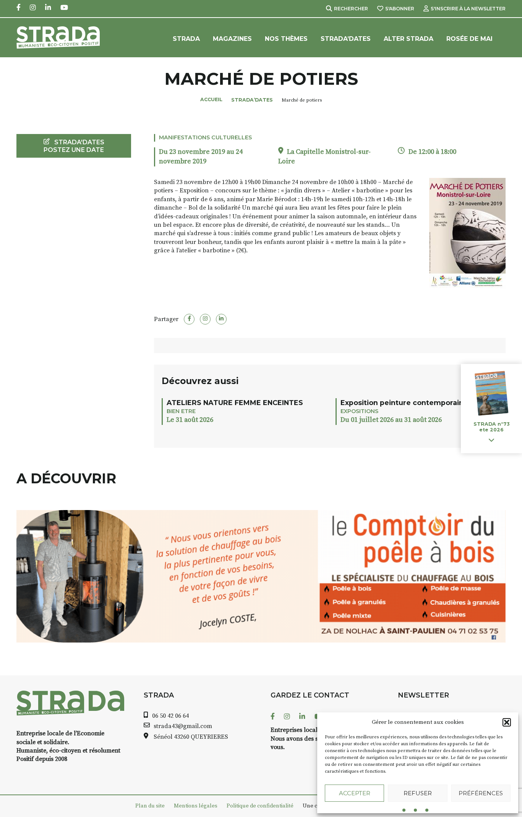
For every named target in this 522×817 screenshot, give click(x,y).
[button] (507, 722)
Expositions (359, 411)
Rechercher (351, 8)
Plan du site (150, 805)
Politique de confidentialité (260, 805)
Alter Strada (408, 38)
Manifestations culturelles (205, 137)
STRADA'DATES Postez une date (74, 146)
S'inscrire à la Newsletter (468, 8)
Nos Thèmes (286, 38)
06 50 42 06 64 (170, 716)
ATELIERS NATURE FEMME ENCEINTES (235, 403)
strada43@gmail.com (183, 726)
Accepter (354, 793)
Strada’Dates (346, 38)
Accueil (211, 99)
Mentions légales (195, 805)
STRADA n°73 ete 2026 (491, 427)
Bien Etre (181, 411)
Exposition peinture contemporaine (404, 403)
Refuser (418, 793)
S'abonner (399, 8)
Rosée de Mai (469, 38)
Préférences (481, 793)
